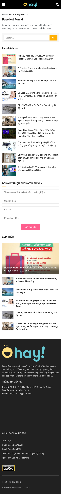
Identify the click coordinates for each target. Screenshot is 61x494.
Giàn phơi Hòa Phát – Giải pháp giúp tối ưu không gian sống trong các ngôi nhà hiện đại (37, 144)
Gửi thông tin (30, 226)
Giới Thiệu (6, 440)
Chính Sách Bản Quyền (12, 444)
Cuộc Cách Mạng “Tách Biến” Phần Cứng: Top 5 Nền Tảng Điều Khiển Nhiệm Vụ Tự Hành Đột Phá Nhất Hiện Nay (36, 132)
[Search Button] (53, 37)
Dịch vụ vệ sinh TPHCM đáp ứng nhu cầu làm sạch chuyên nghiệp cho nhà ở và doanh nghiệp (38, 157)
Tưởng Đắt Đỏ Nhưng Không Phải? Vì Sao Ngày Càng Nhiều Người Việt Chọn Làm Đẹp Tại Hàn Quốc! (37, 120)
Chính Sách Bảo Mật (11, 449)
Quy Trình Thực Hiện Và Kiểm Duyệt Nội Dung (23, 453)
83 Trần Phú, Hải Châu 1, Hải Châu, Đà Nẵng (30, 387)
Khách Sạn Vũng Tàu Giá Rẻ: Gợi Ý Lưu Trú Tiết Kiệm (37, 291)
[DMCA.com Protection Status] (8, 467)
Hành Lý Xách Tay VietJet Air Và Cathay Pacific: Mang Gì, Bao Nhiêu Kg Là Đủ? (36, 57)
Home (4, 14)
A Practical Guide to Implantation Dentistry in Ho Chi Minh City (36, 280)
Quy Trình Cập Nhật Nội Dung (15, 457)
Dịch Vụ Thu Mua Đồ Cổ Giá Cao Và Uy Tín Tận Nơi (36, 314)
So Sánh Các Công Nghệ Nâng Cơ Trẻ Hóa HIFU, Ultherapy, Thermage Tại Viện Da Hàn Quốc (37, 95)
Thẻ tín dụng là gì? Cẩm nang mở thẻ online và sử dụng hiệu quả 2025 (37, 168)
